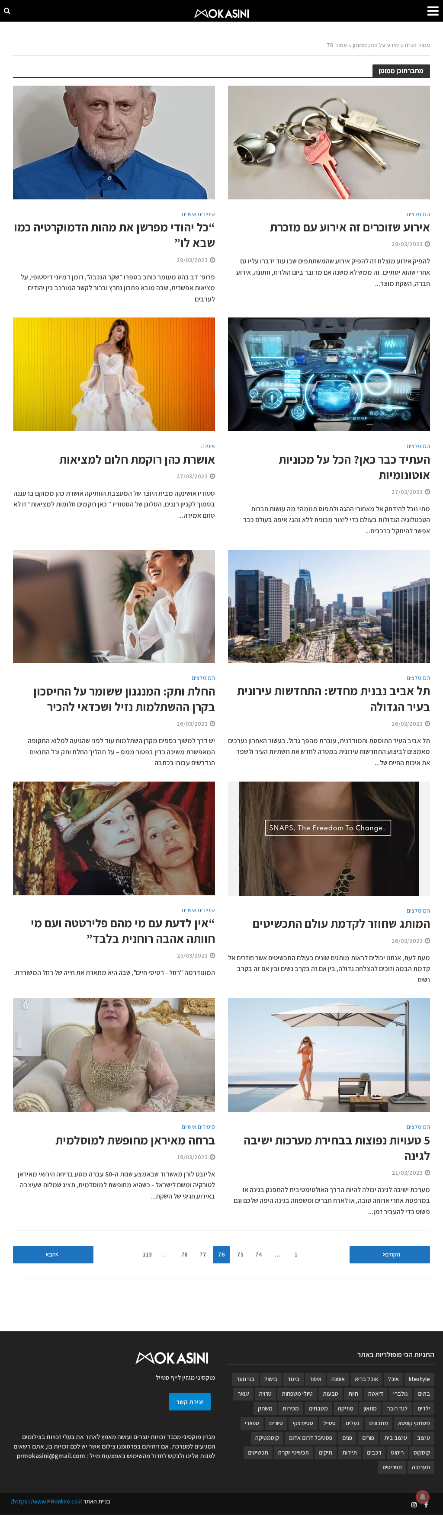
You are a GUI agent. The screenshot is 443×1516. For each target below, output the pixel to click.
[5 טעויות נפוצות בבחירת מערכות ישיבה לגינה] (329, 1054)
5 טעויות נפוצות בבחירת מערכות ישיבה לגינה (337, 1147)
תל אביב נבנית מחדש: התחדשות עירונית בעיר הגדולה (333, 698)
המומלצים (418, 214)
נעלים (352, 1423)
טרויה (265, 1393)
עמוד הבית (417, 45)
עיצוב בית (395, 1438)
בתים (424, 1393)
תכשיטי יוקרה (293, 1452)
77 (202, 1254)
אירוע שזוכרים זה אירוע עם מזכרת (350, 227)
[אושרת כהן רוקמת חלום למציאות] (114, 373)
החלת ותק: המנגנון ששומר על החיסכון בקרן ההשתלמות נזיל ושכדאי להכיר (124, 699)
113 (147, 1254)
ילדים (423, 1408)
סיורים (276, 1423)
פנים (347, 1438)
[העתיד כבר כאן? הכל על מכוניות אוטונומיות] (329, 373)
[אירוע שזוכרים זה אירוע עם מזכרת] (329, 141)
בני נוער (245, 1379)
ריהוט (397, 1452)
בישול (270, 1379)
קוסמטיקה (267, 1438)
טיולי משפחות (297, 1393)
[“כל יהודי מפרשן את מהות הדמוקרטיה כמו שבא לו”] (114, 141)
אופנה (208, 446)
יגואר (243, 1393)
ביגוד (293, 1379)
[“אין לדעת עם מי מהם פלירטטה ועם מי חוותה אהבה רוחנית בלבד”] (114, 837)
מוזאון (370, 1408)
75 (240, 1254)
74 (258, 1254)
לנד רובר (397, 1408)
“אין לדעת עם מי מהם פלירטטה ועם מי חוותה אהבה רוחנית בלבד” (123, 930)
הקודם (392, 1254)
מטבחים (318, 1408)
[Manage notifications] (423, 1497)
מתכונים (378, 1423)
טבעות (330, 1393)
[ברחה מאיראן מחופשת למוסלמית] (114, 1054)
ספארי (252, 1423)
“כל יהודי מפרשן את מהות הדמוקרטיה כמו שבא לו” (114, 234)
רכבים (374, 1452)
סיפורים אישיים (198, 214)
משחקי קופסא (414, 1423)
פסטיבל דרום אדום (310, 1438)
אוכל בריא (366, 1379)
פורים (368, 1438)
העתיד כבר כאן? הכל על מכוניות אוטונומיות (354, 467)
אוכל (393, 1379)
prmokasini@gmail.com (51, 1456)
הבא (50, 1254)
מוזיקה (345, 1408)
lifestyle (419, 1379)
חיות (353, 1393)
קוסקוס (422, 1452)
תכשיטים (258, 1452)
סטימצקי (303, 1423)
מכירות (290, 1408)
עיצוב (423, 1438)
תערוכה (421, 1467)
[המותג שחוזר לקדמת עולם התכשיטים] (329, 838)
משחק (265, 1408)
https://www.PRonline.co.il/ (46, 1501)
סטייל (329, 1423)
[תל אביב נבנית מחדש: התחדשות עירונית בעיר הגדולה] (329, 605)
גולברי (400, 1393)
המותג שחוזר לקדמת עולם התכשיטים (341, 923)
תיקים (325, 1452)
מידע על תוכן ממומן (376, 45)
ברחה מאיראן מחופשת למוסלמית (135, 1140)
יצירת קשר (190, 1401)
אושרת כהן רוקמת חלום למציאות (137, 459)
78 (184, 1254)
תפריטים (392, 1467)
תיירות (349, 1452)
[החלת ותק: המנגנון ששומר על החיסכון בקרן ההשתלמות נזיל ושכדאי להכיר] (114, 605)
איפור (315, 1379)
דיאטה (375, 1393)
